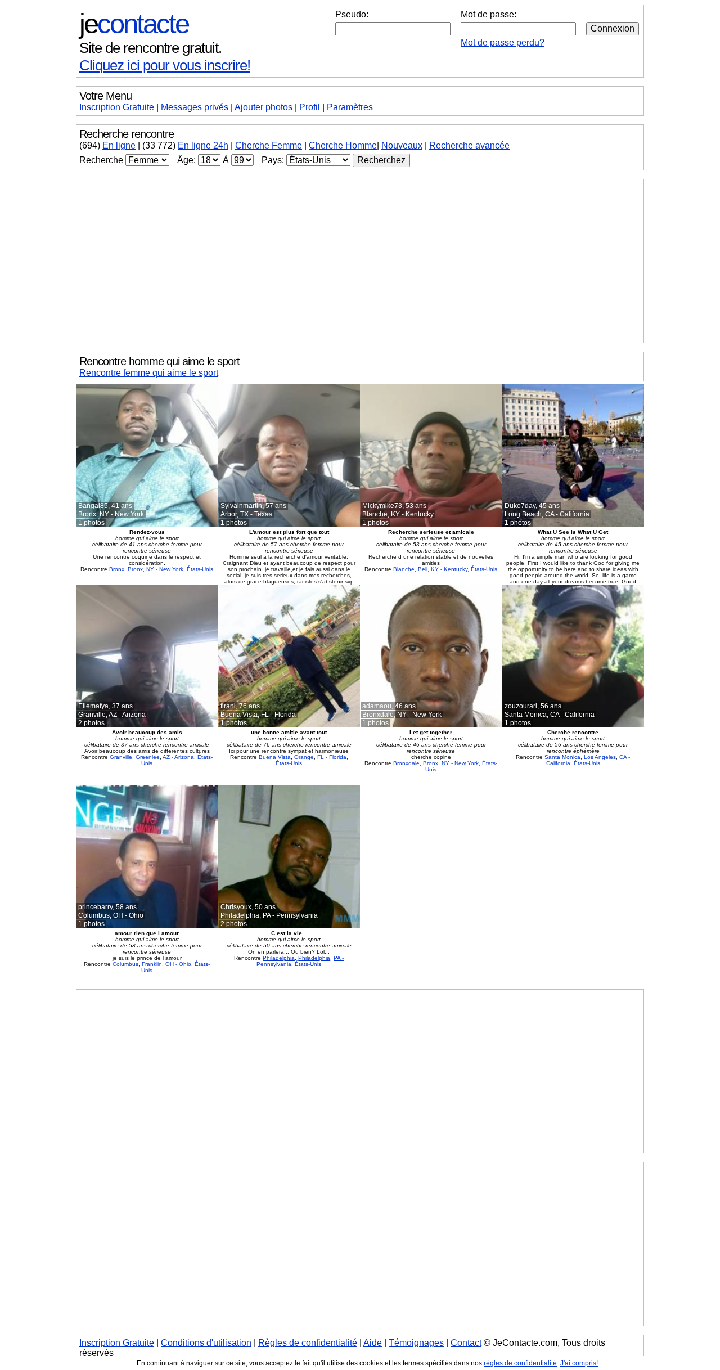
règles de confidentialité (520, 1363)
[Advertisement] (360, 261)
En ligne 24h (203, 145)
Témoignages (416, 1342)
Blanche (404, 569)
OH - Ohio (178, 964)
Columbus (125, 964)
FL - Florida (331, 757)
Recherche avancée (469, 145)
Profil (309, 107)
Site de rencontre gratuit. (150, 47)
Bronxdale (406, 763)
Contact (466, 1342)
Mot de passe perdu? (502, 42)
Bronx (116, 569)
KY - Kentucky (449, 569)
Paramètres (350, 107)
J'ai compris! (579, 1363)
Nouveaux (401, 145)
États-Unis (200, 569)
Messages (194, 107)
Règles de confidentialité (307, 1342)
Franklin (152, 964)
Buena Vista (275, 757)
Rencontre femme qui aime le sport (148, 373)
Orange (304, 757)
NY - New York (164, 569)
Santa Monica (562, 757)
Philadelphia (279, 958)
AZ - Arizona (178, 757)
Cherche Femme (268, 145)
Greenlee (148, 757)
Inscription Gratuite (116, 107)
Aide (372, 1342)
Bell (423, 569)
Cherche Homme (343, 145)
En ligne (119, 145)
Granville (121, 757)
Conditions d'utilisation (206, 1342)
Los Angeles (600, 757)
